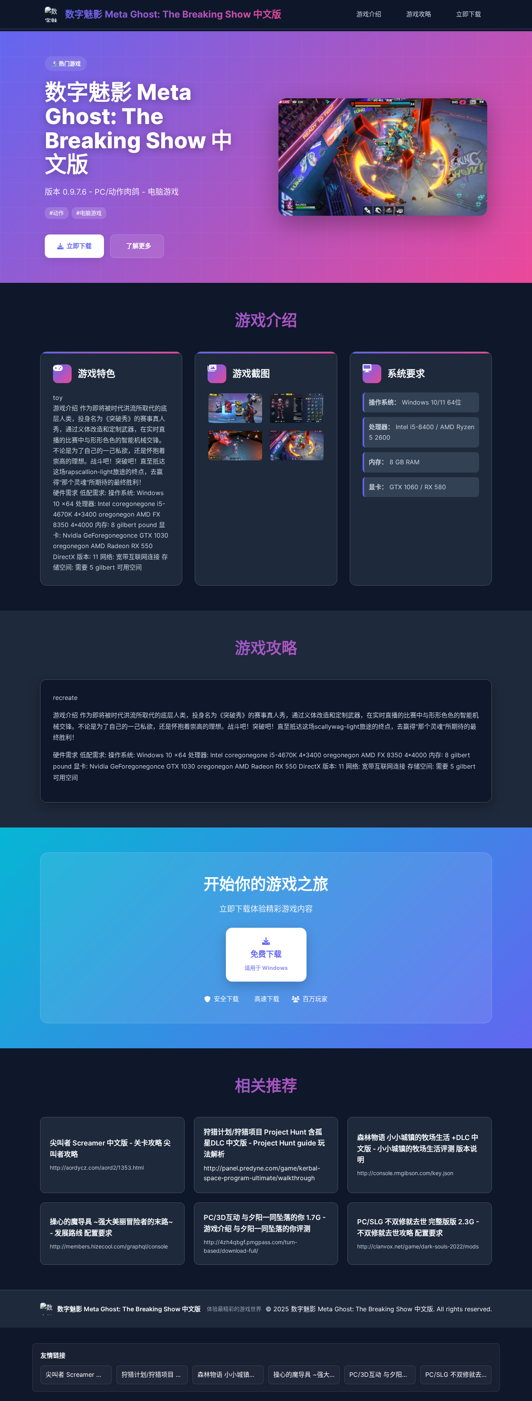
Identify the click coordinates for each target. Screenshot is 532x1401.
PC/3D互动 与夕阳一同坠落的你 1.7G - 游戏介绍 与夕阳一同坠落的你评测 (382, 1374)
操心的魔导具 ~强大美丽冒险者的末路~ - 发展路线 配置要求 (306, 1374)
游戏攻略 (418, 14)
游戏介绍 (368, 14)
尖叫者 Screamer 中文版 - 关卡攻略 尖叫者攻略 (79, 1374)
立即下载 (468, 14)
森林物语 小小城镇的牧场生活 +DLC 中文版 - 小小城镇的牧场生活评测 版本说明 (230, 1374)
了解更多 (138, 246)
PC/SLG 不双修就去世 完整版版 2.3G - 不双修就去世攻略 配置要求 (458, 1374)
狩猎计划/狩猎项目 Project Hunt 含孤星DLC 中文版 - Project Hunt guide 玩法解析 (155, 1374)
